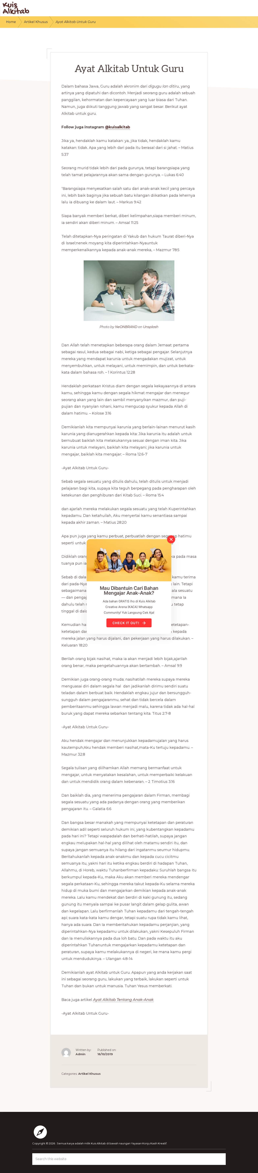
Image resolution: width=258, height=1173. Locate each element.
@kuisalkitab (117, 127)
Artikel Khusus (89, 1074)
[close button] (171, 539)
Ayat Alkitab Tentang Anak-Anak (123, 1000)
